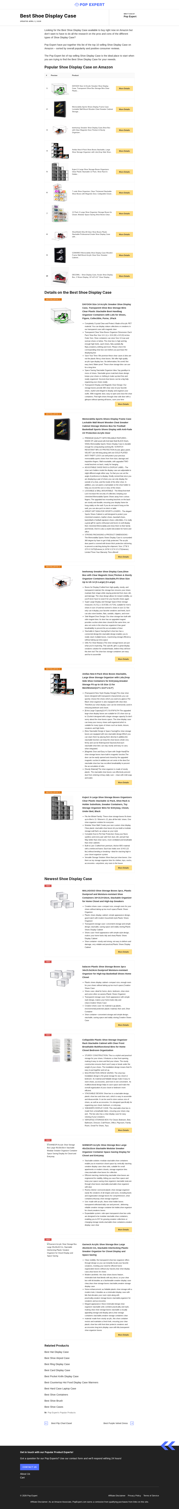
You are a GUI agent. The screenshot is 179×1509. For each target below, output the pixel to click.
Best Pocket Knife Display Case (61, 1376)
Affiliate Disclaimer (116, 1495)
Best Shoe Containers (56, 1394)
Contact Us (30, 1467)
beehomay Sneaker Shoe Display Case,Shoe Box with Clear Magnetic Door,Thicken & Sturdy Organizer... (91, 130)
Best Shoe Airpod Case (57, 1358)
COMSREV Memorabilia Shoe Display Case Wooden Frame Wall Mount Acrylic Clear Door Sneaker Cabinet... (92, 255)
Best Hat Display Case (56, 1352)
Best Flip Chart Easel (61, 1423)
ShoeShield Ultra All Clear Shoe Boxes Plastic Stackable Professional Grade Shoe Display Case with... (91, 234)
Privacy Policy (134, 1495)
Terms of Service (151, 1495)
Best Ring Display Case (57, 1364)
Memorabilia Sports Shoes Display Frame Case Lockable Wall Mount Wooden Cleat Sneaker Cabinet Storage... (92, 109)
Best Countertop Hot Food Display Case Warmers (71, 1382)
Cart (22, 1477)
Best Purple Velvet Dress (116, 1423)
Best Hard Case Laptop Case (60, 1388)
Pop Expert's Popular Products (62, 1412)
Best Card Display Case (57, 1370)
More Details (124, 88)
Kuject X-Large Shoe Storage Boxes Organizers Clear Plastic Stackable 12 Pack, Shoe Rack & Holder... (90, 171)
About (23, 1474)
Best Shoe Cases (53, 1406)
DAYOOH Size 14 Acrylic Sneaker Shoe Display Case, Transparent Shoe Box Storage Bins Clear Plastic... (90, 88)
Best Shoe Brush (53, 1400)
